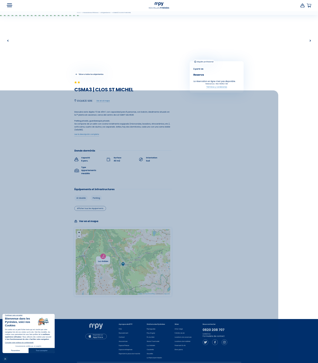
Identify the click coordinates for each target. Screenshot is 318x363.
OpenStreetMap (150, 294)
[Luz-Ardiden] (110, 257)
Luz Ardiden (151, 345)
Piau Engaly (151, 333)
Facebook (215, 342)
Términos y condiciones (216, 87)
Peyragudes (151, 329)
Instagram (224, 342)
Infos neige (179, 329)
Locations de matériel (182, 341)
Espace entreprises (125, 350)
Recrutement (123, 333)
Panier (309, 6)
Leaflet (140, 294)
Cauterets (150, 350)
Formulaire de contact (214, 336)
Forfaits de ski (180, 333)
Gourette (150, 354)
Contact (122, 337)
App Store (98, 337)
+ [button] (79, 232)
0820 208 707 (213, 330)
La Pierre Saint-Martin (154, 358)
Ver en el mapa (103, 100)
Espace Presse (124, 345)
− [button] (79, 236)
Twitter (205, 342)
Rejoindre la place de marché (129, 354)
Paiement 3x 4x (180, 345)
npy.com (167, 294)
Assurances (123, 341)
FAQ (120, 329)
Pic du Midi (150, 337)
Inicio (79, 13)
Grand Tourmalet (153, 341)
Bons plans (179, 350)
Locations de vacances (183, 337)
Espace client (302, 5)
